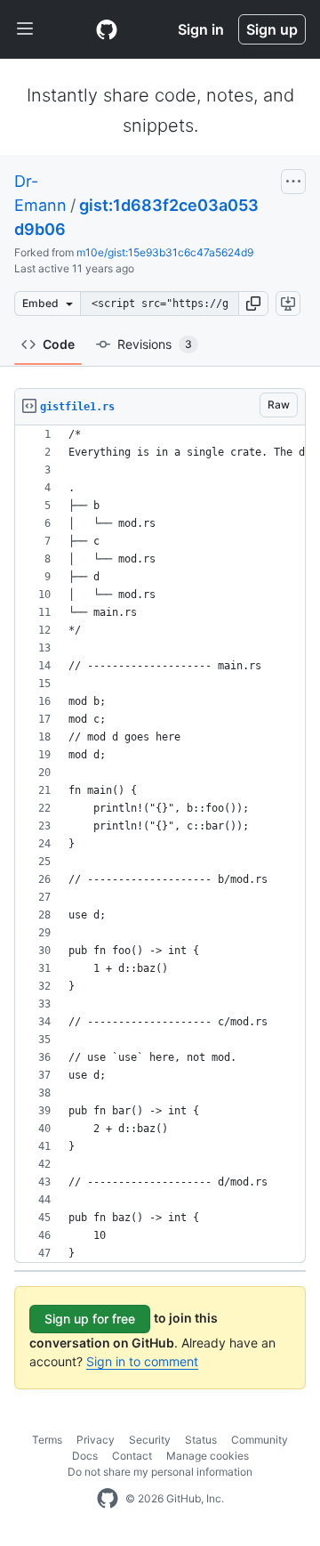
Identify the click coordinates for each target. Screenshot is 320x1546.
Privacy (95, 1439)
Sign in (201, 29)
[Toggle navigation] (25, 29)
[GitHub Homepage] (107, 1498)
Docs (85, 1455)
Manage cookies (207, 1455)
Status (201, 1439)
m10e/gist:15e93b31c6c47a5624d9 (164, 252)
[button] (253, 303)
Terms (47, 1439)
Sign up (272, 29)
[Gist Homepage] (106, 29)
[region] (160, 844)
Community (259, 1439)
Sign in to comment (142, 1361)
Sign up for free (89, 1318)
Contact (132, 1455)
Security (150, 1439)
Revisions (154, 344)
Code (59, 344)
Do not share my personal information (160, 1471)
